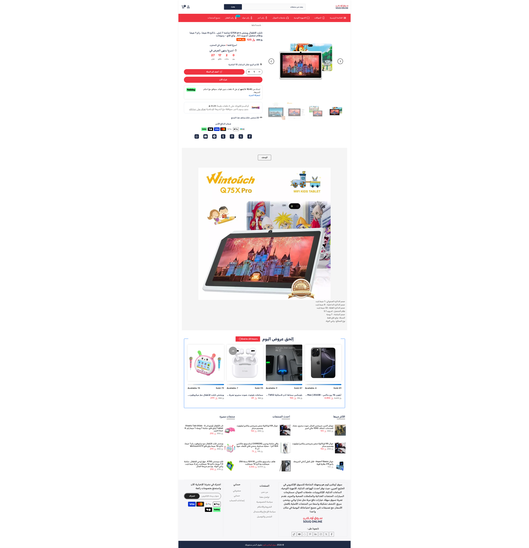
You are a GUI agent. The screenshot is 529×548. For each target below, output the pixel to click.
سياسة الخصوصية (264, 502)
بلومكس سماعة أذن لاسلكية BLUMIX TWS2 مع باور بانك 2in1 (272, 395)
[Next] (271, 61)
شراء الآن (223, 79)
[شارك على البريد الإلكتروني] (205, 136)
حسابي (237, 495)
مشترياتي (237, 490)
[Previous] (340, 61)
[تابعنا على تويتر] (326, 534)
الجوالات (317, 18)
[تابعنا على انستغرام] (321, 534)
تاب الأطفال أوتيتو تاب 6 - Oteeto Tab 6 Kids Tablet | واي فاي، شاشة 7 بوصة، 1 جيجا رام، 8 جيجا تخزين (204, 428)
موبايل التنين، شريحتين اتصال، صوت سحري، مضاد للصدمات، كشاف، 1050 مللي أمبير (312, 427)
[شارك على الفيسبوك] (249, 136)
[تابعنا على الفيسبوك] (331, 534)
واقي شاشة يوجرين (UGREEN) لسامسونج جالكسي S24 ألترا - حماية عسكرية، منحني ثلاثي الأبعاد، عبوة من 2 (257, 446)
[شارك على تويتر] (240, 136)
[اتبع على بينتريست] (310, 534)
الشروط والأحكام (264, 507)
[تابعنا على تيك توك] (294, 534)
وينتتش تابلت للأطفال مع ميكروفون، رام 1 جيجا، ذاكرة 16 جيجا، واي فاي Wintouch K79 (203, 445)
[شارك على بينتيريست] (232, 136)
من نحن (264, 492)
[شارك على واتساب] (196, 136)
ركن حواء (245, 18)
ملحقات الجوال (279, 18)
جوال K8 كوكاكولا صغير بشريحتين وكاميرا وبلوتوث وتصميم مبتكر (257, 427)
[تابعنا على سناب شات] (304, 534)
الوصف (264, 157)
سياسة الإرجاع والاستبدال (264, 511)
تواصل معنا (264, 497)
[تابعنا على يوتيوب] (299, 534)
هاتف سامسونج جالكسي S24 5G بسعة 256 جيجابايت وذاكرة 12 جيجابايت (257, 462)
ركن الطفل (232, 17)
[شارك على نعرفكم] (223, 136)
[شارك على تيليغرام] (214, 136)
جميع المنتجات (214, 18)
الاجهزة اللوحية (300, 18)
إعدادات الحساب (237, 500)
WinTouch (256, 25)
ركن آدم (261, 18)
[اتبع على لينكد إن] (315, 534)
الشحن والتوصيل (264, 516)
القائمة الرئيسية (336, 18)
